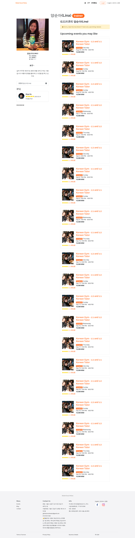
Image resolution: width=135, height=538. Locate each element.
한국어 (114, 3)
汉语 (118, 3)
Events (18, 504)
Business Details (73, 534)
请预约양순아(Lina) (24, 83)
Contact (19, 509)
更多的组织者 (20, 105)
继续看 (73, 54)
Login (103, 3)
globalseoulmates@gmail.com (51, 513)
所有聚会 (94, 3)
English (109, 3)
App (88, 3)
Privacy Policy (46, 534)
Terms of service (21, 534)
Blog (18, 506)
